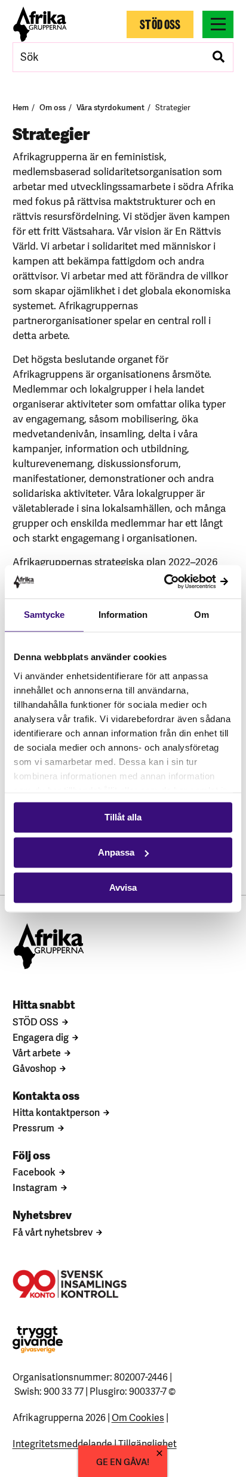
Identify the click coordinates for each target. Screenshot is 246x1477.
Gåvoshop (34, 1068)
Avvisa (123, 887)
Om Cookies (138, 1417)
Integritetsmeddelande (62, 1443)
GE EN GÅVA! (122, 1461)
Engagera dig (41, 1037)
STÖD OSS (36, 1021)
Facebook (34, 1171)
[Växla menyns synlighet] (217, 24)
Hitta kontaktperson (56, 1112)
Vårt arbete (37, 1052)
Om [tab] (201, 615)
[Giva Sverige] (38, 1339)
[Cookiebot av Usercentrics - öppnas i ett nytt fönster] (180, 582)
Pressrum (33, 1127)
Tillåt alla (123, 817)
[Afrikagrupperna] (40, 24)
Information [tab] (123, 615)
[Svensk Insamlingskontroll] (70, 1284)
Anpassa (116, 852)
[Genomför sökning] (218, 57)
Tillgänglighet (147, 1443)
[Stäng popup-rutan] (159, 1453)
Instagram (35, 1187)
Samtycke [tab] (44, 615)
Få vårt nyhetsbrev (53, 1231)
